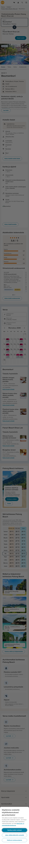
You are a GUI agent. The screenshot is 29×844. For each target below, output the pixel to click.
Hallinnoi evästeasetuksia (14, 840)
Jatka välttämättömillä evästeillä (14, 835)
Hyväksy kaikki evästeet (14, 830)
